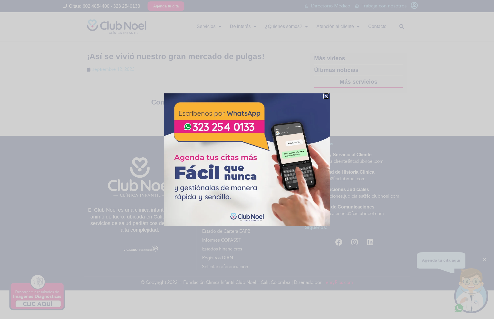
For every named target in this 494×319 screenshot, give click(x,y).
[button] (326, 96)
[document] (247, 159)
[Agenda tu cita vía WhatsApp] (247, 159)
